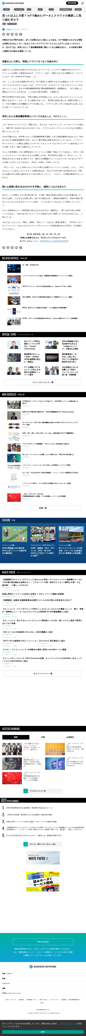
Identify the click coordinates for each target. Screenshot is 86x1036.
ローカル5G (19, 9)
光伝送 (78, 9)
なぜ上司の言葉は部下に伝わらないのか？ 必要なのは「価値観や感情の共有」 (34, 835)
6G (40, 9)
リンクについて (54, 999)
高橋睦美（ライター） (13, 29)
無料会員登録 (72, 3)
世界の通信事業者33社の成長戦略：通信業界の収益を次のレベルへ (29, 808)
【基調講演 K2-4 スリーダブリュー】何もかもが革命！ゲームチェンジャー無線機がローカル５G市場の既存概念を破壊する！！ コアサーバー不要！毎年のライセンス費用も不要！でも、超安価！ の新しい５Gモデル (45, 828)
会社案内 (21, 999)
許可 (43, 1032)
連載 (3, 988)
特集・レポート (7, 973)
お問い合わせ (43, 999)
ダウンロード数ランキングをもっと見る (43, 844)
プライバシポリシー (67, 1024)
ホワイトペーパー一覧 (43, 674)
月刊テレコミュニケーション (11, 993)
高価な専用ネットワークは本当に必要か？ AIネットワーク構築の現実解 (31, 822)
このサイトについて (10, 999)
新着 (3, 978)
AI (29, 9)
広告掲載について (31, 999)
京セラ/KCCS (12, 23)
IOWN (6, 9)
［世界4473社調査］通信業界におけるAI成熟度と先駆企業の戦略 (29, 815)
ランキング (6, 983)
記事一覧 (43, 508)
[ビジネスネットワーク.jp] (13, 3)
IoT (51, 9)
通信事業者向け (66, 9)
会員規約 (64, 999)
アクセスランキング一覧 (38, 791)
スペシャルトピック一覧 (43, 382)
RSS (42, 1003)
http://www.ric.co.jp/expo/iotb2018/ (54, 241)
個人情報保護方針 (74, 999)
